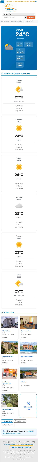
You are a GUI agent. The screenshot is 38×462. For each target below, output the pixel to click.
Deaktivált (8, 457)
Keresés (31, 17)
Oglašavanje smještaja (22, 447)
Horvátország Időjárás (17, 21)
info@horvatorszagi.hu (27, 444)
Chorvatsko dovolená (23, 453)
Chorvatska (23, 455)
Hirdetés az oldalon (9, 444)
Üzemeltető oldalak (8, 451)
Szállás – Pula (21, 421)
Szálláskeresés (8, 425)
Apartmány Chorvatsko (26, 457)
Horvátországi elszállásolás (21, 451)
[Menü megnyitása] (2, 1)
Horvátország (5, 21)
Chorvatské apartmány (19, 459)
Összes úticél (8, 421)
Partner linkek (15, 457)
